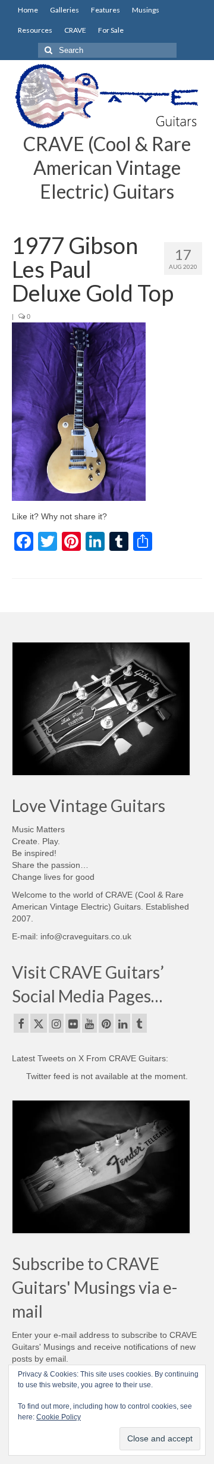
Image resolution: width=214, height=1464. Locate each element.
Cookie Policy (58, 1417)
